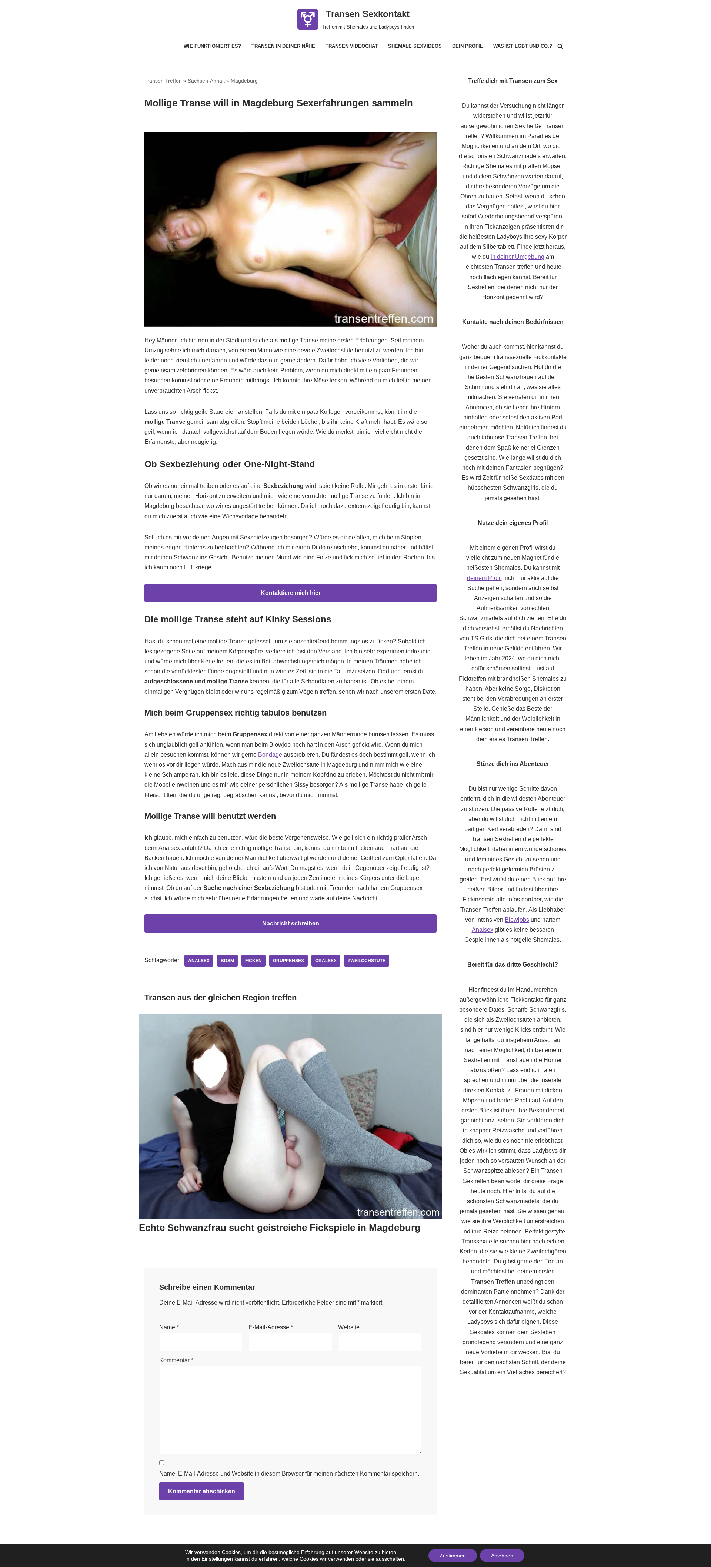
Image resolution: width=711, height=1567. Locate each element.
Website (349, 1327)
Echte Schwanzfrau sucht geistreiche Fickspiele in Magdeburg (280, 1227)
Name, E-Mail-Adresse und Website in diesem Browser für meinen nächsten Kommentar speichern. (289, 1473)
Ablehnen (502, 1555)
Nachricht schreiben (290, 923)
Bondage (270, 754)
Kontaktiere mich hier (291, 593)
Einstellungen (217, 1559)
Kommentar (176, 1360)
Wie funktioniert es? (212, 46)
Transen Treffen (163, 81)
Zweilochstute (366, 960)
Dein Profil (467, 46)
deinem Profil (484, 578)
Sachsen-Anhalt (206, 81)
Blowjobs (517, 920)
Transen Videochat (352, 46)
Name (169, 1327)
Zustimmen (453, 1555)
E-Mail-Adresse (270, 1327)
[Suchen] (560, 46)
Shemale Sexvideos (415, 46)
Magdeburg (244, 81)
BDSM (227, 960)
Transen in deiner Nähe (283, 46)
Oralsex (326, 960)
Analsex (199, 960)
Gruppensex (288, 960)
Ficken (253, 960)
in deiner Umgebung (517, 257)
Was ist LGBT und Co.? (522, 46)
